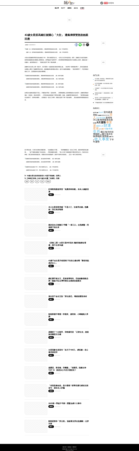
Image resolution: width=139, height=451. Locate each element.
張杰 (42, 181)
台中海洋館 (100, 117)
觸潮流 (69, 8)
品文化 (76, 8)
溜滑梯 (105, 136)
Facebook (76, 44)
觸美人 (51, 194)
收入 (98, 138)
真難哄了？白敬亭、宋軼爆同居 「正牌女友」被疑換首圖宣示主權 (68, 333)
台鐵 (110, 136)
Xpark (101, 112)
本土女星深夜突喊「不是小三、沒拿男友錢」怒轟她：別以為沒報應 (68, 208)
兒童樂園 (99, 115)
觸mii (69, 2)
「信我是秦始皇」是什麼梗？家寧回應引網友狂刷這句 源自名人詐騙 (68, 386)
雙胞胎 (48, 181)
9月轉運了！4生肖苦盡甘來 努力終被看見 (104, 89)
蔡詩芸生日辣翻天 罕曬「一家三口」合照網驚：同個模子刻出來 (68, 226)
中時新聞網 (109, 3)
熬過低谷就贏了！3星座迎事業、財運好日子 (104, 93)
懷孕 (32, 181)
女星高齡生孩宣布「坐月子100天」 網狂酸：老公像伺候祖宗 (68, 351)
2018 (100, 129)
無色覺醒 (95, 123)
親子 (103, 129)
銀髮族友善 (104, 115)
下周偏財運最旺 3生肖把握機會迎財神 (104, 102)
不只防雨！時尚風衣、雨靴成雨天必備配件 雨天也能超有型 (104, 79)
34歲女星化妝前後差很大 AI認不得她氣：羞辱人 (44, 175)
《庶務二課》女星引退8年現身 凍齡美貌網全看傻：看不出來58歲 (67, 243)
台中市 (94, 112)
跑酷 (97, 112)
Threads (83, 44)
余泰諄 (26, 45)
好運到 (82, 8)
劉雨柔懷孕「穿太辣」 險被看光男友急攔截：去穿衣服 (68, 422)
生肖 (96, 131)
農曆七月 (99, 126)
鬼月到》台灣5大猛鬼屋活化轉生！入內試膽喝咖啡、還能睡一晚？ (104, 98)
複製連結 (87, 44)
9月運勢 (101, 122)
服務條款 (69, 447)
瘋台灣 (57, 8)
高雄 (108, 115)
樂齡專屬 (108, 128)
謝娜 (27, 181)
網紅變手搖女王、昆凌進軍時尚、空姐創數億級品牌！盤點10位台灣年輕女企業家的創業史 (68, 279)
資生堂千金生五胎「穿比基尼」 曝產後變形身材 (67, 296)
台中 (101, 134)
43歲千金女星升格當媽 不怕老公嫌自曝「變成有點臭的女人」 (68, 261)
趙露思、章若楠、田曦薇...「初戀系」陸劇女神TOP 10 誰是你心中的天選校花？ (67, 368)
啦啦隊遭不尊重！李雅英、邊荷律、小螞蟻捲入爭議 (68, 315)
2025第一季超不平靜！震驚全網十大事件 (64, 403)
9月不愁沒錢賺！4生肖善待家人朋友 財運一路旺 (103, 84)
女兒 (37, 181)
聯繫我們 (74, 447)
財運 (107, 125)
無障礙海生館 (106, 119)
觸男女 (51, 212)
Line (80, 44)
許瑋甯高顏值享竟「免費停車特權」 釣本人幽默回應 (68, 190)
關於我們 (64, 447)
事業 (105, 138)
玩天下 (63, 8)
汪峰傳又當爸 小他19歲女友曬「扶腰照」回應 (43, 178)
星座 (96, 128)
